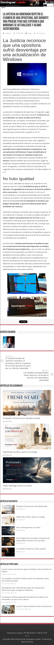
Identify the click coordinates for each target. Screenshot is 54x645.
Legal (29, 33)
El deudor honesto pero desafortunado (21, 418)
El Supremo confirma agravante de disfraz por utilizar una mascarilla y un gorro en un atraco (25, 598)
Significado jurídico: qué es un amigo (20, 452)
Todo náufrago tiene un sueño (17, 485)
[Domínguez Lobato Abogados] (27, 3)
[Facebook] (28, 636)
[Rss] (26, 636)
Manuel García (27, 642)
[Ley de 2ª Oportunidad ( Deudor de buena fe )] (8, 609)
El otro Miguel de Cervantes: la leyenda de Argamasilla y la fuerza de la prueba (32, 539)
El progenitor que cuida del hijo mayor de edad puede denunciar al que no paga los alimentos (23, 589)
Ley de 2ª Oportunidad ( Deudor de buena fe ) (34, 606)
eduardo (8, 33)
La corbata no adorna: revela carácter (31, 549)
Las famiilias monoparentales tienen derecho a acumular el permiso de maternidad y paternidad (35, 375)
